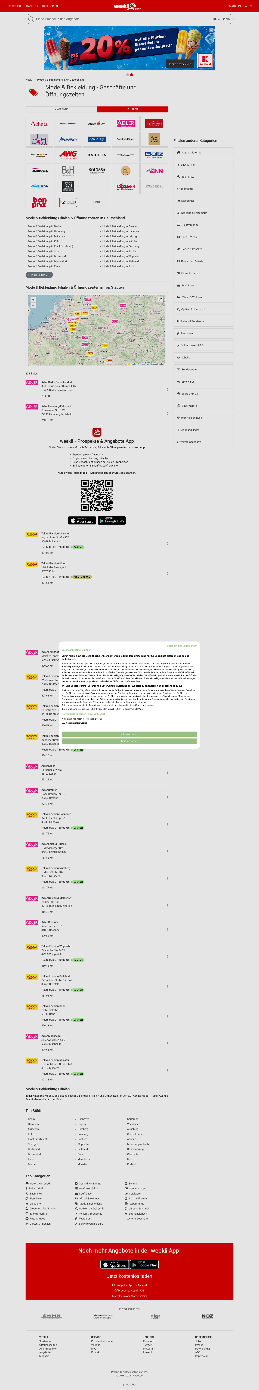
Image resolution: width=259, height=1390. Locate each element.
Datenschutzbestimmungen (182, 645)
